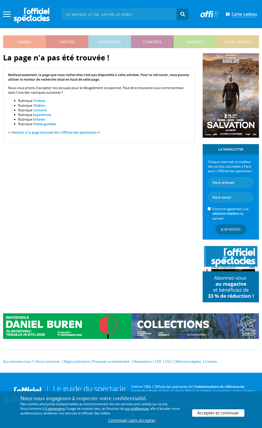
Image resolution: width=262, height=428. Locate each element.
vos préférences (137, 408)
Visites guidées (44, 124)
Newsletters (143, 361)
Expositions (42, 114)
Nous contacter (48, 361)
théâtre (67, 41)
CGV (158, 361)
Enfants (39, 119)
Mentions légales (188, 361)
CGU (168, 361)
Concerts (40, 110)
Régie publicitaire (77, 361)
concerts (152, 41)
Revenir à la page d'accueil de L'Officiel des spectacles (54, 132)
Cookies (211, 361)
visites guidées (238, 41)
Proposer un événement (111, 361)
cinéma (24, 41)
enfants (195, 41)
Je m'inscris (231, 229)
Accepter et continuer (218, 413)
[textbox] (119, 13)
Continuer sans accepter (132, 420)
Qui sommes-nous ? (18, 361)
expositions (109, 41)
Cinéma (39, 100)
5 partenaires (55, 408)
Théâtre (39, 105)
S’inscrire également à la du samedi (230, 213)
